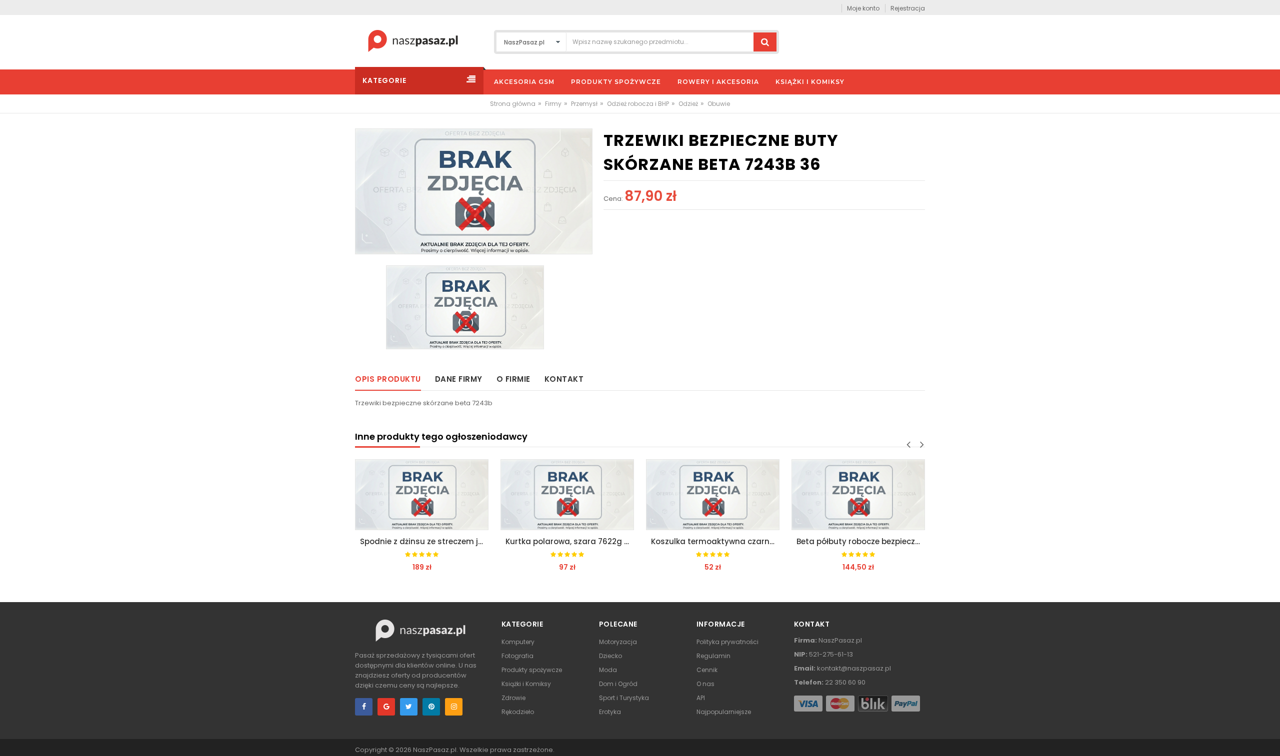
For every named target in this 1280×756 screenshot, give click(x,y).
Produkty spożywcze (532, 670)
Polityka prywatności (727, 642)
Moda (608, 670)
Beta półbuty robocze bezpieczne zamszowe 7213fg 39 (860, 541)
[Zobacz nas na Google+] (386, 707)
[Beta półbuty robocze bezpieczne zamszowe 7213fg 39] (858, 495)
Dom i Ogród (618, 684)
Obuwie (719, 103)
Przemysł (584, 103)
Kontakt (564, 379)
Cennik (707, 670)
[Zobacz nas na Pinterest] (431, 707)
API (700, 698)
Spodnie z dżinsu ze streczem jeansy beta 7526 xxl (424, 541)
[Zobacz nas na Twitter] (409, 707)
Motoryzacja (618, 642)
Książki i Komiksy (526, 684)
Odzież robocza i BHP (638, 103)
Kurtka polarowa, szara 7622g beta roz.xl (570, 541)
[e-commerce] (413, 40)
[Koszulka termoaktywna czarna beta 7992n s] (712, 495)
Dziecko (610, 656)
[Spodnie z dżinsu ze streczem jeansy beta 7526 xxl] (422, 495)
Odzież (688, 103)
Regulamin (713, 656)
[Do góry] (1270, 738)
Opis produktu (388, 379)
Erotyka (610, 712)
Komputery (518, 642)
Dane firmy (458, 379)
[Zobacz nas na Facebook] (363, 707)
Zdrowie (514, 698)
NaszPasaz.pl (434, 750)
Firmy (553, 103)
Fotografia (518, 656)
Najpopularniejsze (723, 712)
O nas (705, 684)
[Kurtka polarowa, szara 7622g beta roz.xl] (567, 495)
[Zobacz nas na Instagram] (453, 707)
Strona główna (513, 103)
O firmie (513, 379)
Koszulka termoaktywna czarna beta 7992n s (715, 541)
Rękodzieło (518, 712)
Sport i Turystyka (624, 698)
